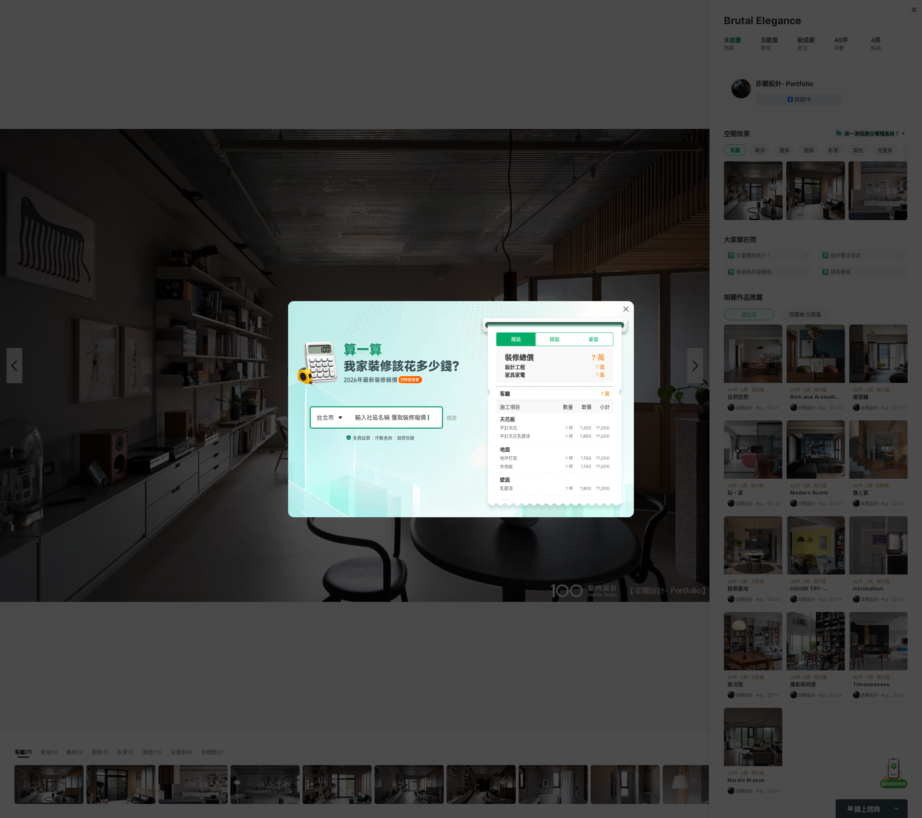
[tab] (516, 339)
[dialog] (461, 409)
